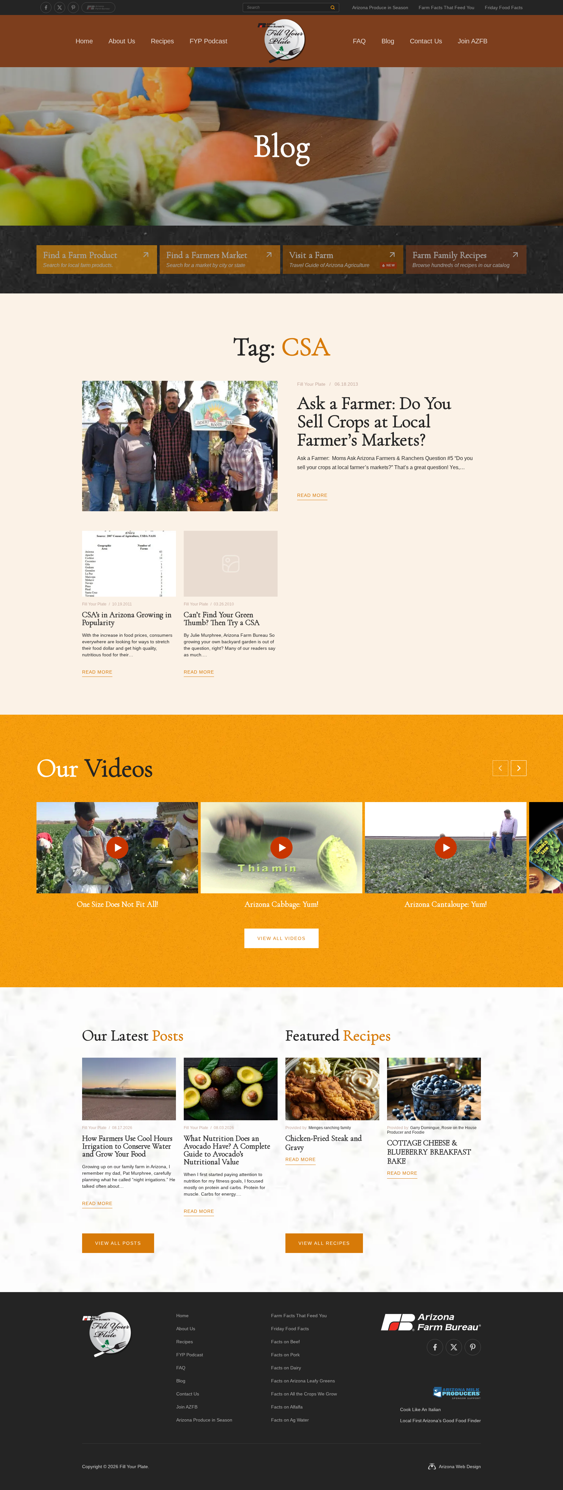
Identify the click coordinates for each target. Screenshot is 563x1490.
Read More (312, 495)
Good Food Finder (462, 1420)
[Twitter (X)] (59, 7)
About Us (121, 41)
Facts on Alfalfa (287, 1406)
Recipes (162, 41)
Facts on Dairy (286, 1367)
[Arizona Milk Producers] (456, 1393)
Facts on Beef (285, 1341)
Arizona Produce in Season (380, 7)
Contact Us (426, 41)
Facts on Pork (285, 1354)
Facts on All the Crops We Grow (304, 1393)
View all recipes (324, 1243)
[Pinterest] (73, 7)
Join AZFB (472, 41)
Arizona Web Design (460, 1466)
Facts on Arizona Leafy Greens (303, 1380)
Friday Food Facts (504, 7)
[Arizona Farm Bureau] (98, 7)
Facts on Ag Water (290, 1420)
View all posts (118, 1243)
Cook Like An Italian (420, 1409)
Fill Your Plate (134, 1466)
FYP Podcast (208, 41)
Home (84, 41)
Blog (388, 41)
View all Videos (281, 938)
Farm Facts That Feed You (446, 7)
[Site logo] (107, 1368)
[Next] (519, 768)
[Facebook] (45, 7)
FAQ (359, 41)
